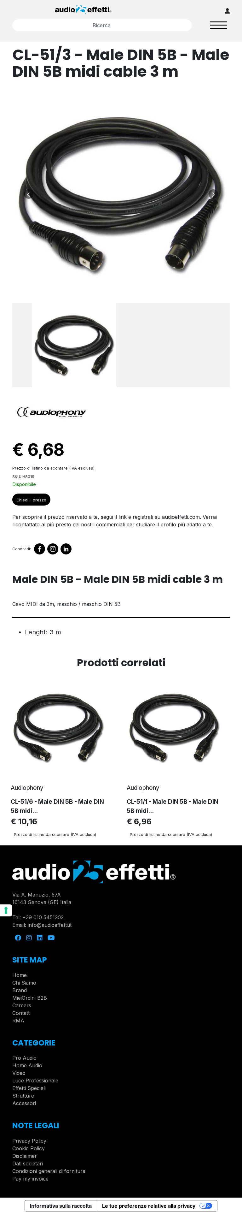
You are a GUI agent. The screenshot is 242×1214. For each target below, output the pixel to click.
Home (19, 975)
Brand (19, 990)
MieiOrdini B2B (29, 998)
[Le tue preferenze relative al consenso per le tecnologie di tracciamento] (6, 910)
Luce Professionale (35, 1080)
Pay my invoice (30, 1179)
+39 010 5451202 (43, 917)
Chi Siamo (24, 983)
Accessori (24, 1103)
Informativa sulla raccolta (61, 1206)
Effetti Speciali (29, 1088)
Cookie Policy (28, 1148)
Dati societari (27, 1163)
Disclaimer (24, 1156)
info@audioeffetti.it (50, 925)
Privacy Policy (29, 1141)
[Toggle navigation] (218, 25)
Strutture (23, 1096)
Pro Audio (24, 1058)
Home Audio (27, 1065)
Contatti (21, 1013)
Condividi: (21, 549)
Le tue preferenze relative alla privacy (148, 1206)
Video (19, 1073)
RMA (18, 1020)
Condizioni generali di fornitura (48, 1171)
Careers (21, 1005)
